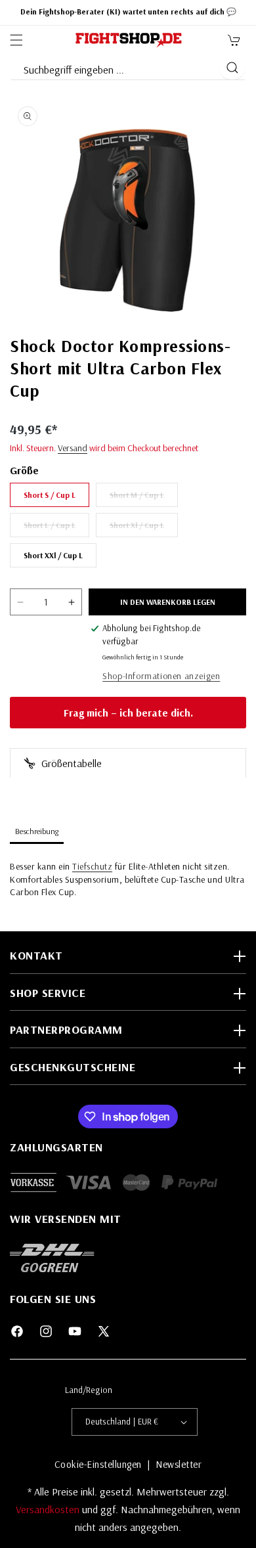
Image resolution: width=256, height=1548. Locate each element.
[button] (16, 40)
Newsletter (179, 1464)
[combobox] (114, 67)
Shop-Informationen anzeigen (161, 676)
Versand (72, 448)
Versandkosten (49, 1509)
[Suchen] (232, 68)
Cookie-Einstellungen (98, 1464)
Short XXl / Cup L (53, 555)
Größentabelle (70, 763)
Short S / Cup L (49, 495)
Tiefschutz (92, 866)
